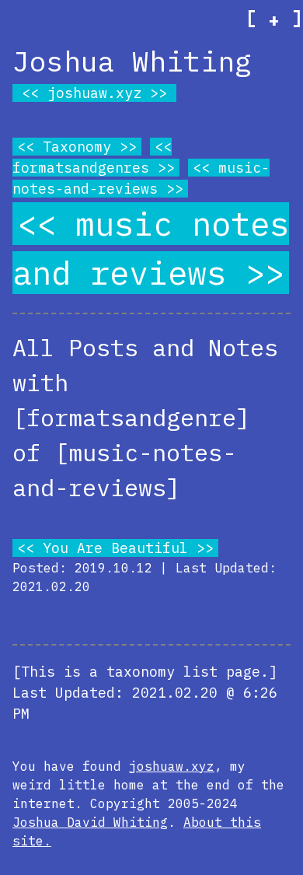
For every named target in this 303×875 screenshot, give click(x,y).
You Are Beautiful (115, 548)
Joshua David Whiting (90, 822)
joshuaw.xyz (94, 93)
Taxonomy (77, 147)
